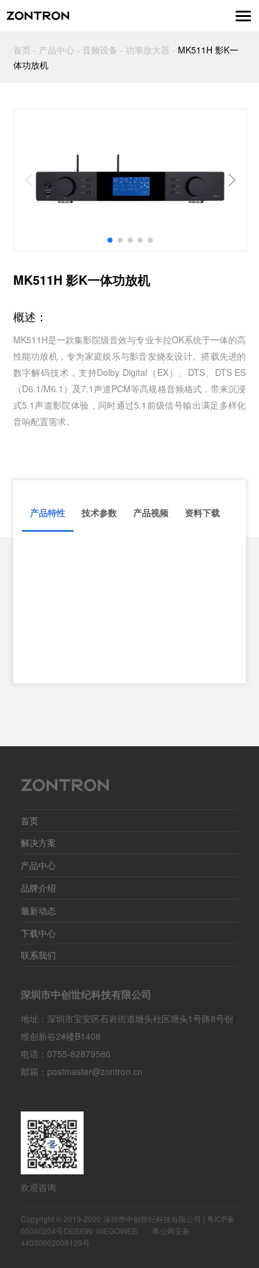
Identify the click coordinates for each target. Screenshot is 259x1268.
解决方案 (38, 842)
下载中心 (38, 933)
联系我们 (38, 955)
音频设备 (100, 49)
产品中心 (56, 49)
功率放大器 (148, 49)
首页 (22, 49)
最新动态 (38, 910)
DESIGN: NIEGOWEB (100, 1230)
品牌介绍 (38, 887)
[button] (110, 240)
